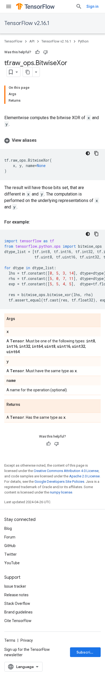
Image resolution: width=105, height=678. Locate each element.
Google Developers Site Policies (59, 482)
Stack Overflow (17, 603)
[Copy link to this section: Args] (20, 319)
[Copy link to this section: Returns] (25, 405)
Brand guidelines (18, 612)
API (31, 41)
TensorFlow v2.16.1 (26, 23)
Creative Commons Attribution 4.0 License (66, 471)
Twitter (10, 554)
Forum (9, 537)
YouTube (12, 563)
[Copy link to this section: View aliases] (42, 140)
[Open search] (79, 6)
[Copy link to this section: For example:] (35, 222)
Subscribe (85, 652)
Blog (8, 528)
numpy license (61, 492)
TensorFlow (13, 41)
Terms (9, 640)
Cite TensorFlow (18, 621)
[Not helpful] (45, 52)
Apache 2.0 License (84, 476)
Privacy (26, 640)
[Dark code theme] (87, 153)
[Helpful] (37, 52)
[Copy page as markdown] (28, 72)
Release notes (16, 595)
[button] (52, 140)
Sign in (92, 6)
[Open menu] (8, 6)
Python (83, 41)
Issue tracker (15, 586)
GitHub (10, 546)
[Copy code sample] (96, 153)
